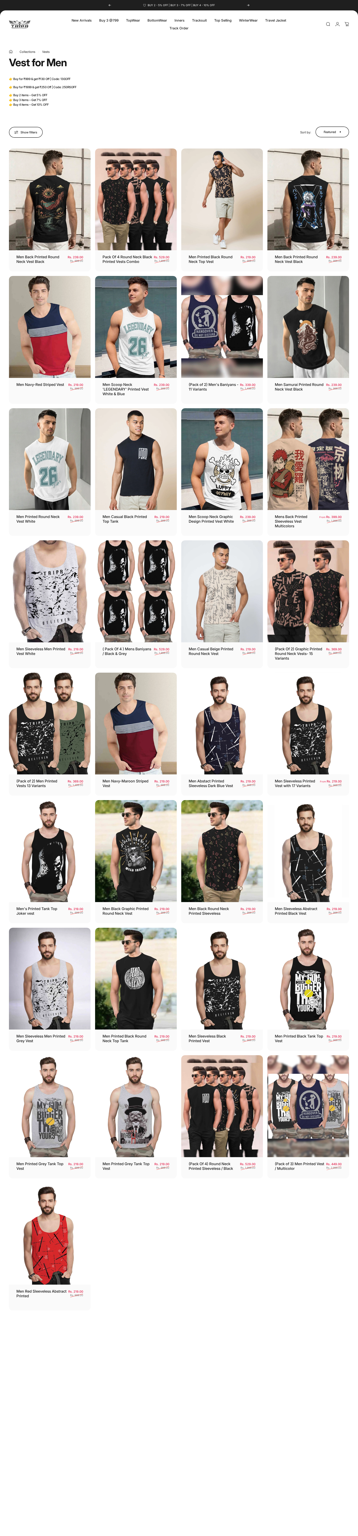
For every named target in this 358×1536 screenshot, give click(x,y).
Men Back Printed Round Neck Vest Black (37, 259)
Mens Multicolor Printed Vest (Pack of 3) (209, 1425)
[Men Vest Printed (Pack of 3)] (308, 1366)
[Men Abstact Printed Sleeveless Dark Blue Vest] (222, 724)
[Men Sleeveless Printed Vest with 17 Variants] (308, 724)
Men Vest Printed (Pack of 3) (299, 1423)
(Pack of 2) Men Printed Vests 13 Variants (36, 783)
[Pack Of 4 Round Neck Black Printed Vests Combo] (136, 199)
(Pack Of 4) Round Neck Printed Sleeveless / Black (211, 1166)
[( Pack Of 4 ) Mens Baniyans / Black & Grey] (136, 591)
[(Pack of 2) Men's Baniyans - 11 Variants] (222, 327)
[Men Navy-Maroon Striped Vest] (136, 724)
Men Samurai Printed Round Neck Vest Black (299, 386)
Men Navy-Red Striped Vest (40, 384)
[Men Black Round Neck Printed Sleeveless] (222, 851)
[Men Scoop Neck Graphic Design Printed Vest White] (222, 459)
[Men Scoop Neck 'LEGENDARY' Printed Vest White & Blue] (136, 327)
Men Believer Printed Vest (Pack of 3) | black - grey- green (297, 1296)
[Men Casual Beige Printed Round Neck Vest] (222, 591)
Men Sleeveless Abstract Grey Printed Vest (124, 1293)
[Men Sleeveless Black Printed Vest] (222, 979)
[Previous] (110, 5)
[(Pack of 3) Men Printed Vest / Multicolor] (308, 1106)
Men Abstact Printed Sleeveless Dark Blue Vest (211, 783)
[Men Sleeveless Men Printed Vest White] (50, 591)
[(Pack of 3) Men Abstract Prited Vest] (50, 1366)
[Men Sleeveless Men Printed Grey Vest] (50, 979)
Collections (27, 52)
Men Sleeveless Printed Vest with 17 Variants (295, 783)
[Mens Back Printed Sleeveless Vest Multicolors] (308, 459)
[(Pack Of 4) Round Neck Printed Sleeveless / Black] (222, 1106)
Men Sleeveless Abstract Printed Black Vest (296, 911)
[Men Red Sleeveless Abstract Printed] (50, 1234)
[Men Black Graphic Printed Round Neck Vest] (136, 851)
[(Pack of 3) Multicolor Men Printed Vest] (136, 1366)
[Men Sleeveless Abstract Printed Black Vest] (308, 851)
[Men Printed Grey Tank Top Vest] (50, 1106)
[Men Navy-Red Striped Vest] (50, 327)
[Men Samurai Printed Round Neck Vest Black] (308, 327)
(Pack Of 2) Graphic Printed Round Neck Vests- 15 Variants (298, 654)
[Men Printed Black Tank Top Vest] (308, 979)
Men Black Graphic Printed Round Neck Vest (126, 911)
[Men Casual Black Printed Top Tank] (136, 459)
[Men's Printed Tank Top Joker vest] (50, 851)
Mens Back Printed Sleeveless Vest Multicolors (291, 521)
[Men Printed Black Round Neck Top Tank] (136, 979)
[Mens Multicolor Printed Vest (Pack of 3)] (222, 1366)
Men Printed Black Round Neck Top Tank (124, 1038)
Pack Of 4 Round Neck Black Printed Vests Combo (127, 259)
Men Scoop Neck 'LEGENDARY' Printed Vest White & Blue (126, 389)
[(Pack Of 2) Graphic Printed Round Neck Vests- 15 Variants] (308, 591)
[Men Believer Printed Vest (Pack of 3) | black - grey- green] (308, 1234)
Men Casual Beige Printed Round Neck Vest (211, 651)
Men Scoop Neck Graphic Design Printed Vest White (211, 519)
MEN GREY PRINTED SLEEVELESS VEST (207, 1293)
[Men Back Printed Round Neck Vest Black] (50, 199)
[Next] (248, 5)
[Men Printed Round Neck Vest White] (50, 459)
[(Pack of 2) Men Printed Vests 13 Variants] (50, 724)
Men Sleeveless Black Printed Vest (207, 1038)
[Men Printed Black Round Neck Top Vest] (222, 199)
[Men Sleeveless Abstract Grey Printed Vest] (136, 1234)
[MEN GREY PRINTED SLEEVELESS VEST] (222, 1234)
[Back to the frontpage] (11, 52)
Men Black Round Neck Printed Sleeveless (209, 911)
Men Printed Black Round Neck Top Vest (211, 259)
